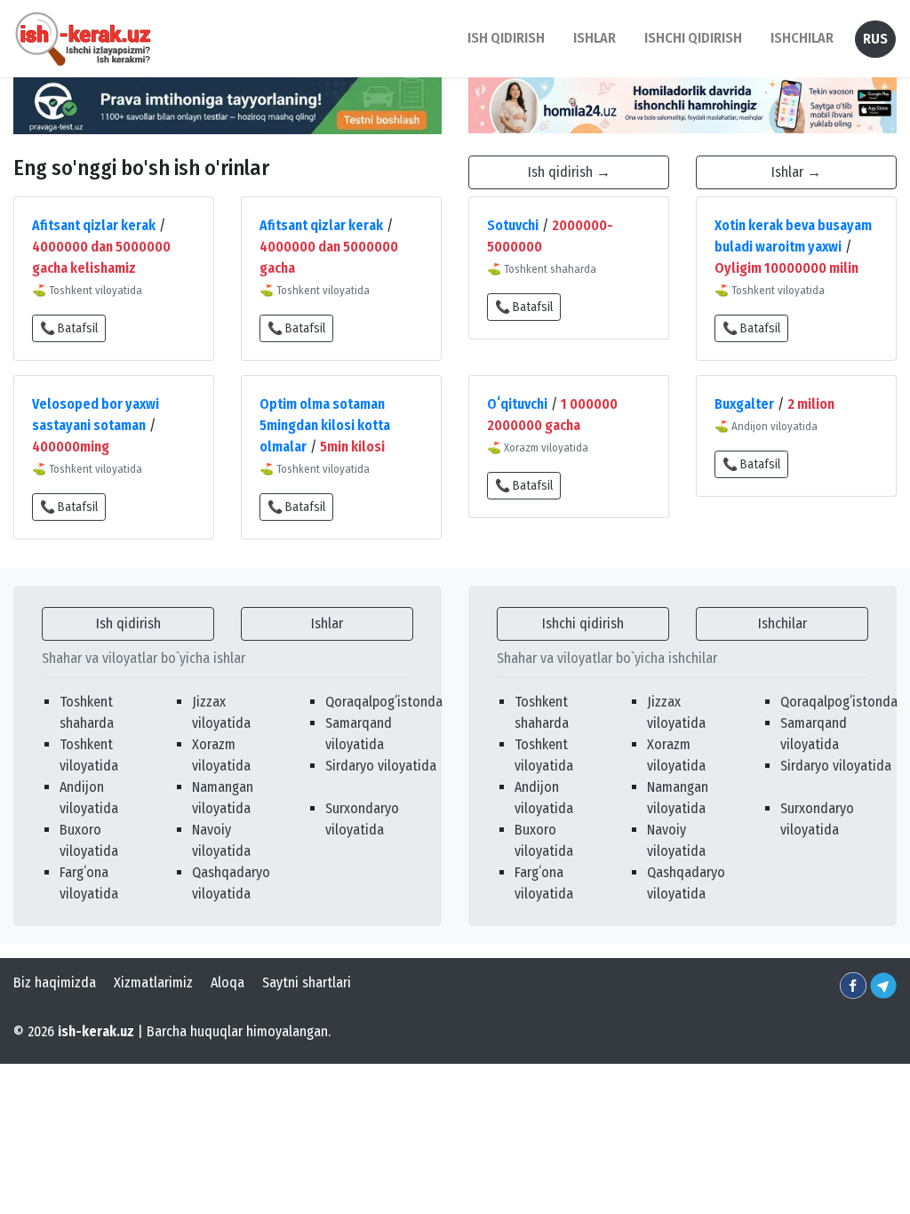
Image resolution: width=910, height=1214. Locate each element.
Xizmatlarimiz (153, 982)
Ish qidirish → (569, 172)
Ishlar (327, 623)
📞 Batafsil (69, 328)
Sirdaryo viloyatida (380, 765)
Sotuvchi (513, 225)
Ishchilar (782, 623)
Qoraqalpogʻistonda (384, 701)
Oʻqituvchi (517, 403)
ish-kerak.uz (96, 1031)
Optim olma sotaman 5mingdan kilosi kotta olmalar (324, 425)
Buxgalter (744, 403)
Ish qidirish (128, 623)
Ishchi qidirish (693, 37)
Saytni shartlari (306, 982)
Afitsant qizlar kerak (94, 225)
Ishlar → (796, 172)
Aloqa (227, 982)
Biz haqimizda (54, 982)
